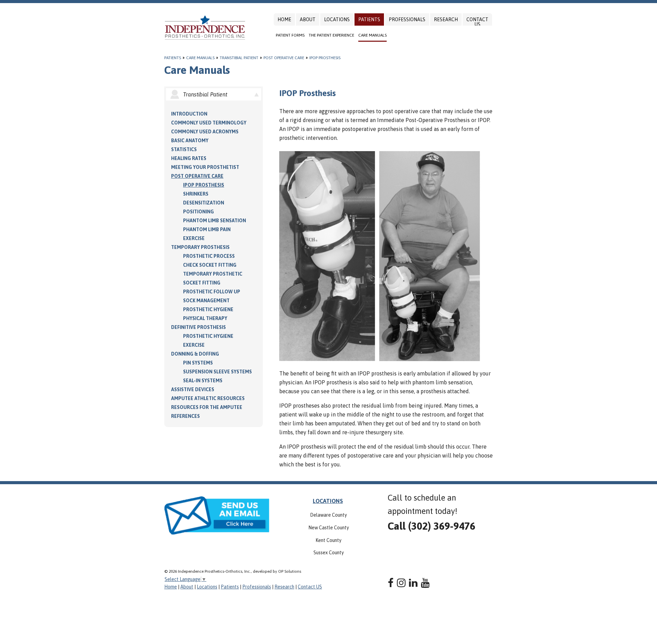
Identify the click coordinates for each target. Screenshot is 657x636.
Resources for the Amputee (206, 407)
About (307, 19)
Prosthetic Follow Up (211, 291)
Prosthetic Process (209, 256)
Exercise (194, 238)
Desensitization (203, 203)
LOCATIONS (328, 501)
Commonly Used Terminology (208, 122)
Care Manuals (372, 35)
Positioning (198, 211)
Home (284, 19)
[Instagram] (401, 583)
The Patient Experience (331, 35)
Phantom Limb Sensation (214, 220)
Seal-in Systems (202, 380)
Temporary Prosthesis (200, 247)
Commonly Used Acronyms (205, 131)
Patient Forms (290, 35)
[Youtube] (425, 583)
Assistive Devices (192, 389)
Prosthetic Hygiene (208, 309)
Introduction (189, 114)
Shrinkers (195, 194)
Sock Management (206, 300)
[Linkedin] (413, 583)
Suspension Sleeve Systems (217, 371)
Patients (369, 19)
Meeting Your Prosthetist (205, 167)
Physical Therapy (205, 318)
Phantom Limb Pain (207, 229)
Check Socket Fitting (209, 265)
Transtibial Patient (239, 57)
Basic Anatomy (189, 140)
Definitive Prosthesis (198, 327)
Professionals (407, 19)
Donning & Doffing (195, 354)
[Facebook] (391, 583)
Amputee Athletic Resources (208, 398)
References (185, 416)
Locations (337, 19)
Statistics (184, 149)
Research (446, 19)
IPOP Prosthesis (324, 57)
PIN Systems (198, 363)
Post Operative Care (283, 57)
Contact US (477, 22)
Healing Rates (188, 158)
